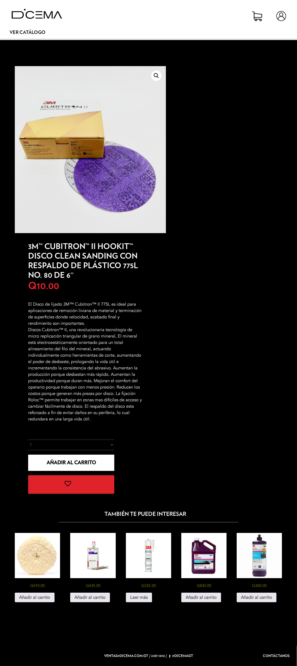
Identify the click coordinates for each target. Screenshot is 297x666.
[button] (156, 75)
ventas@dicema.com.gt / (127, 656)
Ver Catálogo (28, 32)
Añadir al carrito (71, 462)
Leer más (139, 597)
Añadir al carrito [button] (34, 597)
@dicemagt (182, 656)
